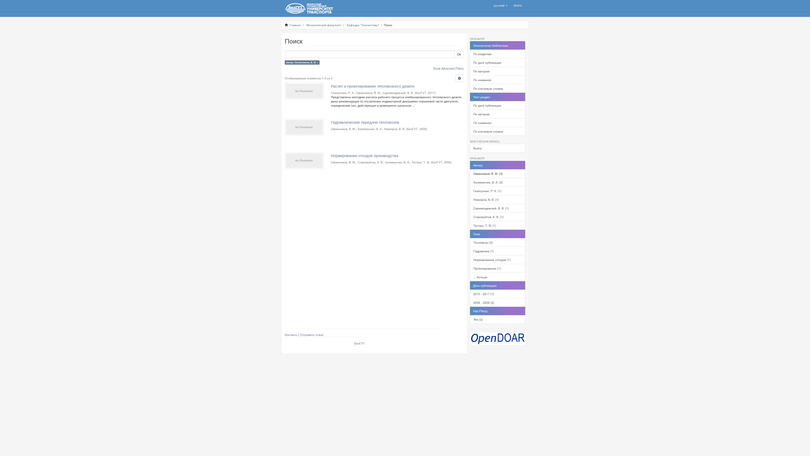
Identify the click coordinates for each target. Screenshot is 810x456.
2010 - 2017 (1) (483, 294)
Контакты (291, 334)
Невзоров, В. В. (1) (486, 199)
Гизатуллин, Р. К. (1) (487, 191)
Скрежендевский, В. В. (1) (491, 208)
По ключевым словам (488, 88)
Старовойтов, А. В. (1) (488, 217)
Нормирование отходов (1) (492, 260)
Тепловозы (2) (483, 242)
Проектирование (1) (487, 268)
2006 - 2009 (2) (483, 302)
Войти (477, 148)
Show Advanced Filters (448, 68)
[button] (501, 5)
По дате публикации (487, 62)
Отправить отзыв (311, 334)
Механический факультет (323, 25)
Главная (295, 25)
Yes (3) (478, 319)
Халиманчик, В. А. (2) (488, 182)
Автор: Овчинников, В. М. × (302, 62)
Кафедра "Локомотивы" (363, 25)
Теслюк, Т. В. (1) (484, 225)
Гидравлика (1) (483, 251)
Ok (459, 54)
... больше (480, 277)
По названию (482, 80)
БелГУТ (359, 343)
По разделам (482, 54)
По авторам (481, 71)
